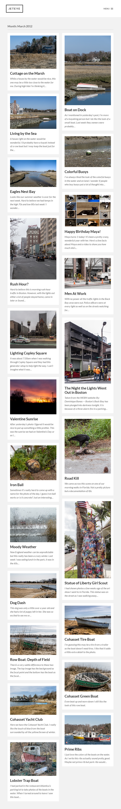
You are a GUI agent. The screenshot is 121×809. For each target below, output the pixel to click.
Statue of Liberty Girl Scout (86, 583)
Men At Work (75, 293)
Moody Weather (23, 547)
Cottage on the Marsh (27, 73)
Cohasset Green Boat (81, 696)
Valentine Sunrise (24, 419)
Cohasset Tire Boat (80, 639)
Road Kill (72, 478)
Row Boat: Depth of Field (30, 659)
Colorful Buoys (76, 172)
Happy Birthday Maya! (83, 231)
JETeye (14, 8)
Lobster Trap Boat (24, 780)
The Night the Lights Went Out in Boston (86, 390)
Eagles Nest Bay (22, 191)
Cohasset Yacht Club (26, 719)
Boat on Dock (75, 110)
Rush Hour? (19, 284)
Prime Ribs (73, 749)
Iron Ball (16, 485)
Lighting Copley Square (28, 353)
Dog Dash (18, 603)
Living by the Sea (23, 133)
